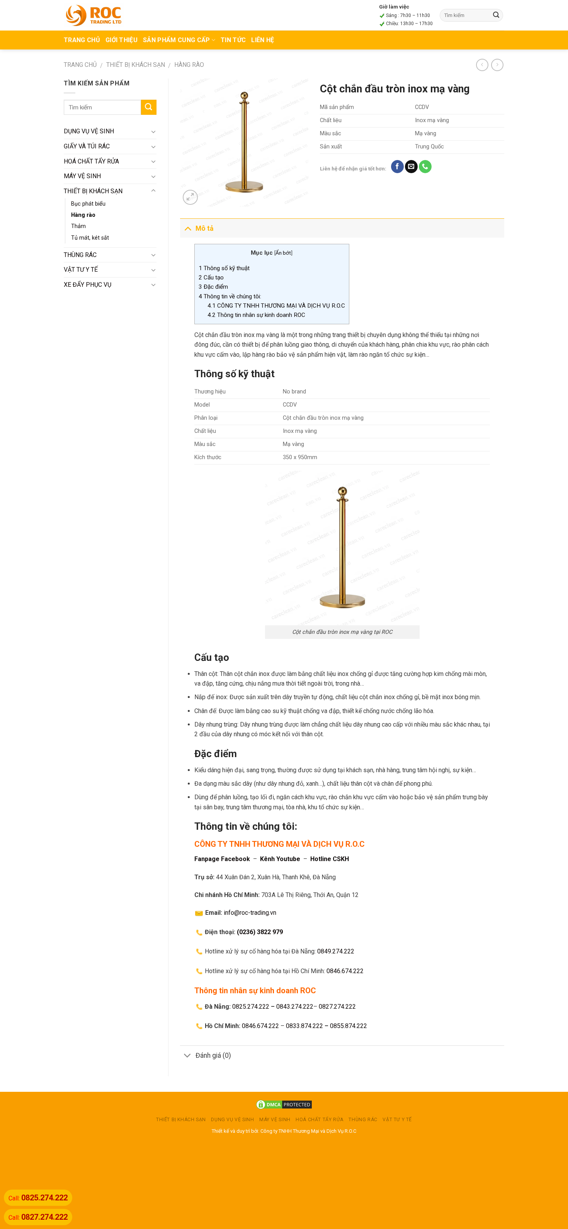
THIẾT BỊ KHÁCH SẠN (135, 64)
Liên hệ (262, 40)
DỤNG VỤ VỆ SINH (89, 131)
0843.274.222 (294, 1006)
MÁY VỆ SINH (82, 176)
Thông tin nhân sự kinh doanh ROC (256, 315)
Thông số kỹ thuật (224, 268)
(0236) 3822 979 (260, 932)
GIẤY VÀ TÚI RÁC (87, 146)
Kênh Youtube (280, 859)
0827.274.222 (337, 1006)
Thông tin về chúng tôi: (230, 296)
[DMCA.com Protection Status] (284, 1104)
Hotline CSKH (329, 859)
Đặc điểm (214, 286)
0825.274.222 (250, 1006)
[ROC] (94, 15)
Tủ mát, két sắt (90, 238)
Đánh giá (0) (213, 1055)
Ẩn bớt (283, 253)
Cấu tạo (211, 277)
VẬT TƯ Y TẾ (81, 269)
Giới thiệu (121, 40)
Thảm (78, 226)
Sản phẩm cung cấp (176, 40)
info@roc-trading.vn (250, 912)
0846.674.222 (345, 971)
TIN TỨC (233, 40)
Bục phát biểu (88, 204)
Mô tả (204, 228)
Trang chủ (80, 64)
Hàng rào (189, 64)
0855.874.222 (348, 1026)
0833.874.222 (304, 1026)
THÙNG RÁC (80, 255)
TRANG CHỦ (82, 40)
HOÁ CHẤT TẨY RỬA (91, 161)
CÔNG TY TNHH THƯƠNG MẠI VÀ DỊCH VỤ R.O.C (276, 305)
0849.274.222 (335, 951)
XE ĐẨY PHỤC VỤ (87, 284)
